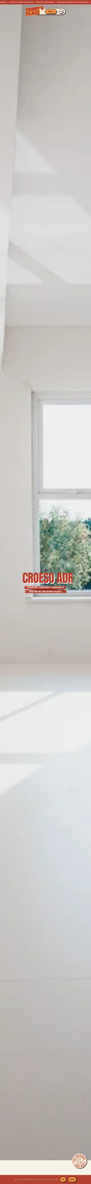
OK (63, 1179)
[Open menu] (61, 11)
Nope (72, 1179)
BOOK (50, 12)
